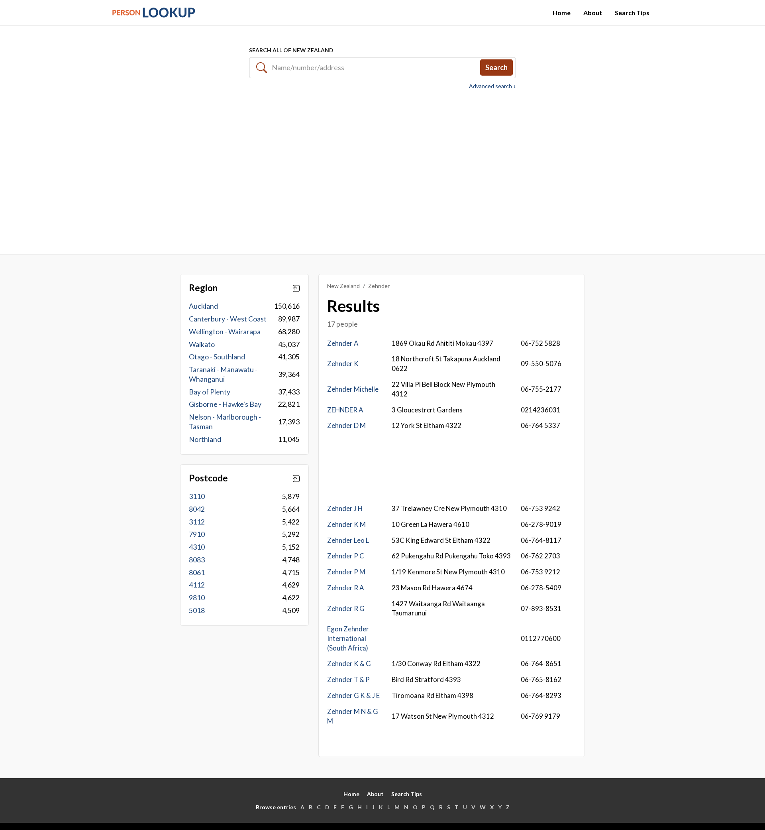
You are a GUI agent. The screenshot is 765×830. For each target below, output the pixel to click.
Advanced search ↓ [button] (492, 86)
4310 (197, 547)
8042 (197, 509)
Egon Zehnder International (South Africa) (348, 638)
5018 (197, 610)
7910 (197, 534)
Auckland (203, 306)
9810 (197, 597)
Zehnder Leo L (348, 540)
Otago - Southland (217, 357)
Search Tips (632, 12)
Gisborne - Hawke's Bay (225, 404)
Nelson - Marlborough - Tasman (225, 422)
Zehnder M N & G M (352, 716)
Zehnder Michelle (353, 389)
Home (562, 12)
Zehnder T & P (348, 679)
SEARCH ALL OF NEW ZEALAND (291, 50)
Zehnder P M (346, 572)
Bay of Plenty (209, 392)
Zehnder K (343, 363)
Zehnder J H (345, 508)
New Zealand (343, 285)
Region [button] (203, 288)
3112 (197, 522)
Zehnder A (342, 343)
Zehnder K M (346, 524)
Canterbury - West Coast (228, 319)
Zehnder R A (345, 588)
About (592, 12)
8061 (197, 572)
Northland (205, 439)
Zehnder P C (345, 556)
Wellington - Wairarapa (225, 331)
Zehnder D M (346, 425)
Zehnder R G (346, 608)
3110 (197, 496)
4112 (197, 585)
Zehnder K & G (349, 663)
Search (496, 67)
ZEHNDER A (345, 410)
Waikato (202, 344)
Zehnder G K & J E (353, 695)
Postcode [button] (208, 478)
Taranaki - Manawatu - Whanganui (223, 374)
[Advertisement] (382, 168)
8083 (197, 560)
